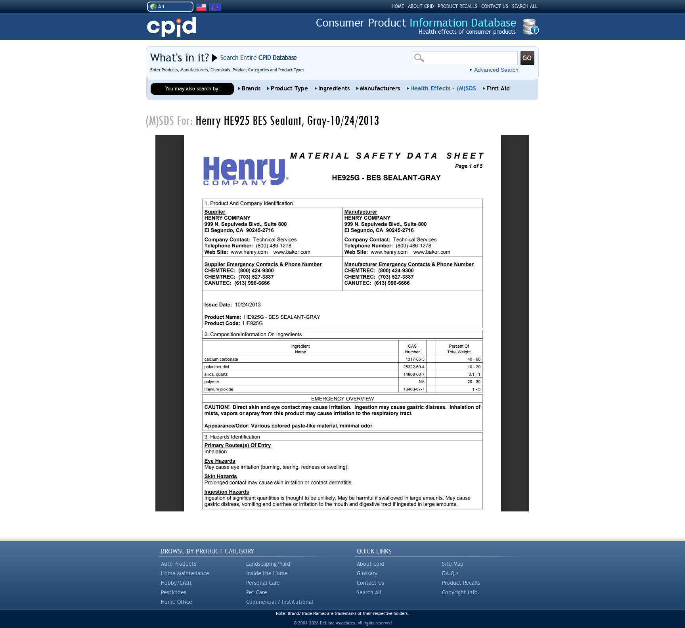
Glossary (367, 573)
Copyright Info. (461, 592)
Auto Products (178, 564)
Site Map (452, 564)
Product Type (289, 88)
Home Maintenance (185, 573)
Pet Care (256, 592)
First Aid (498, 88)
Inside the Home (267, 573)
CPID (171, 27)
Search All (369, 592)
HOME (398, 6)
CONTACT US (494, 6)
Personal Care (263, 583)
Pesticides (173, 592)
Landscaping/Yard (268, 564)
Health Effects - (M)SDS (443, 88)
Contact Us (370, 583)
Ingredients (334, 88)
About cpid (370, 564)
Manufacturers (380, 88)
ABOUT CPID (421, 6)
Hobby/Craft (176, 583)
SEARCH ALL (525, 6)
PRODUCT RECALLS (457, 6)
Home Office (176, 602)
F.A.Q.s (450, 573)
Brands (251, 88)
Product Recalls (461, 583)
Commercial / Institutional (279, 602)
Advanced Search (496, 70)
